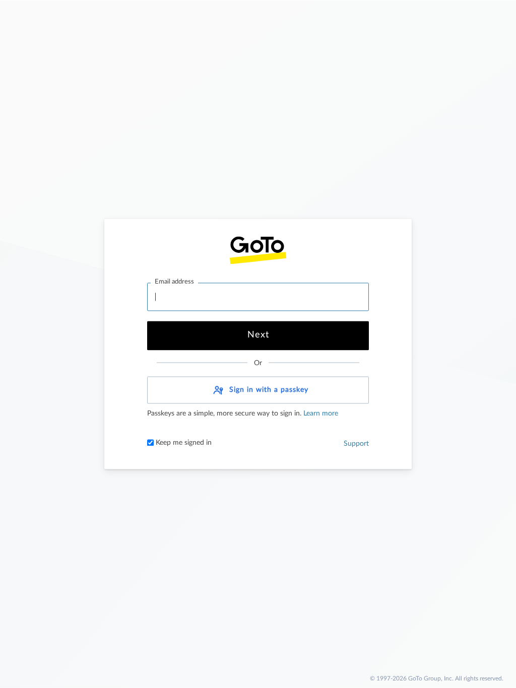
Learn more (319, 414)
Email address (174, 282)
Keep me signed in (183, 443)
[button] (258, 390)
